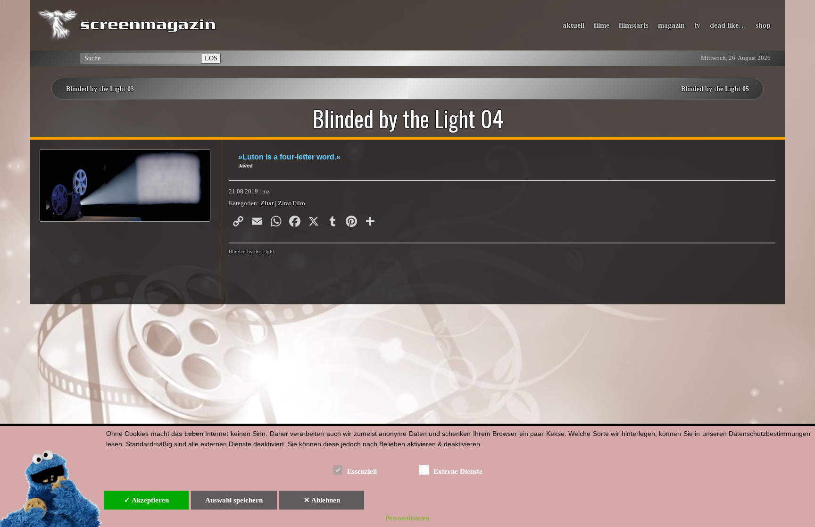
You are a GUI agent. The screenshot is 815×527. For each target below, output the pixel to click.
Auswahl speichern (234, 500)
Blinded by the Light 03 (100, 88)
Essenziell (362, 471)
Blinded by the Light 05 (715, 88)
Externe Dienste (457, 471)
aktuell (573, 25)
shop (763, 25)
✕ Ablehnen (322, 500)
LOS (211, 58)
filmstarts (634, 25)
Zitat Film (291, 203)
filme (601, 25)
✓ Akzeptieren (146, 500)
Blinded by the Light (251, 251)
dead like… (728, 25)
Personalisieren (407, 518)
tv (697, 25)
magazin (671, 25)
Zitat (267, 203)
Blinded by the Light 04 (407, 118)
